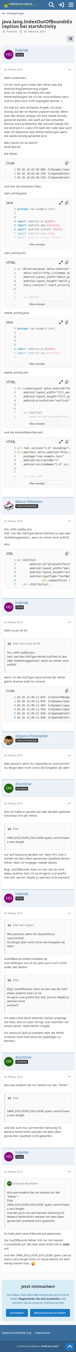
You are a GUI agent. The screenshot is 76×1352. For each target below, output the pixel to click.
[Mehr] (70, 70)
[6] (11, 229)
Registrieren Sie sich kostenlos (39, 1299)
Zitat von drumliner (25, 1183)
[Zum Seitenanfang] (69, 1346)
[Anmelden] (61, 5)
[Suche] (51, 5)
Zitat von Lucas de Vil (26, 643)
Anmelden (17, 1313)
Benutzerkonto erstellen (50, 1313)
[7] (11, 233)
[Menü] (71, 5)
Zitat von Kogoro (23, 925)
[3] (11, 178)
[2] (11, 174)
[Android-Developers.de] (20, 5)
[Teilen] (70, 39)
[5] (11, 225)
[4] (11, 221)
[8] (11, 237)
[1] (11, 169)
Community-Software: (38, 1346)
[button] (61, 202)
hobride (12, 31)
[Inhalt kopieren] (67, 163)
